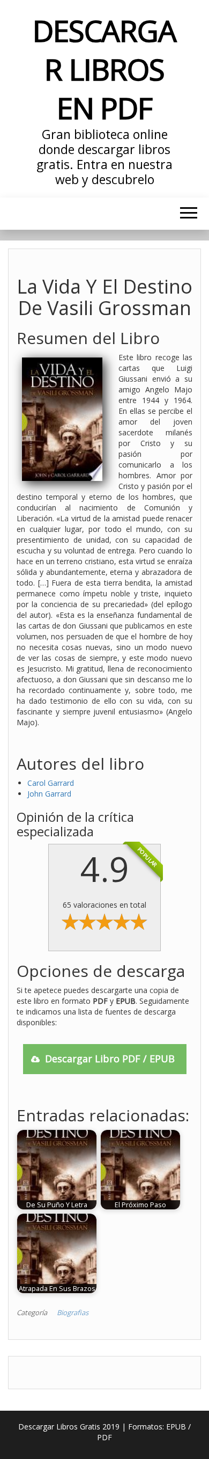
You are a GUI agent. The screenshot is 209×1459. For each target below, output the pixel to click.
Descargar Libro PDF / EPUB (110, 1058)
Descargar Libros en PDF (104, 69)
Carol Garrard (50, 783)
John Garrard (49, 794)
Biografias (72, 1312)
